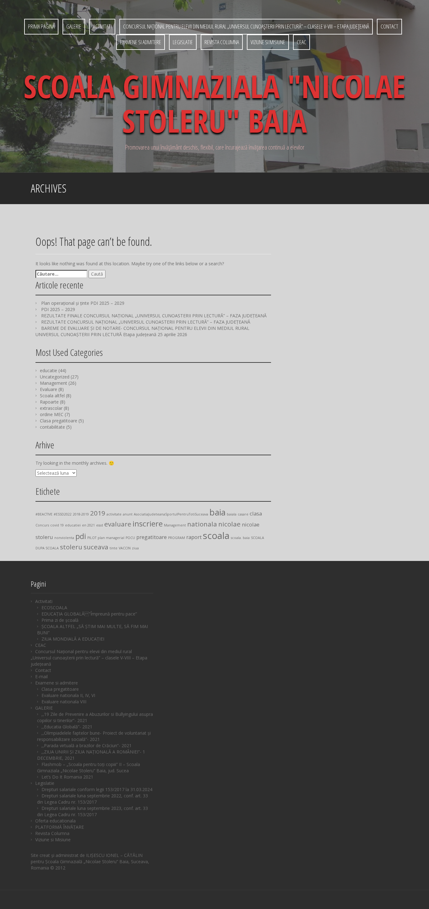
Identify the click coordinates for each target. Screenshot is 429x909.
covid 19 (57, 525)
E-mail (41, 676)
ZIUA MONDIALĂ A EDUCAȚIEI (72, 639)
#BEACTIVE (43, 514)
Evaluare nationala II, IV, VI (68, 695)
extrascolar (51, 408)
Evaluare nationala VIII (63, 702)
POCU (130, 538)
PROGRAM (176, 538)
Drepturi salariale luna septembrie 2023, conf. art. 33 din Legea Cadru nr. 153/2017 (92, 811)
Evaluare (48, 389)
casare (243, 514)
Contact (389, 26)
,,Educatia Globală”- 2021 (66, 727)
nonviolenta (64, 538)
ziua (135, 548)
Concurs (42, 525)
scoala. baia (240, 538)
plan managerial (111, 538)
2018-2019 (81, 514)
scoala (216, 535)
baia (217, 512)
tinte (113, 548)
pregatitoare (151, 537)
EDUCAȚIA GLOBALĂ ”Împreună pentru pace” (89, 614)
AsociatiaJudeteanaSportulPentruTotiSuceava (171, 514)
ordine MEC (51, 414)
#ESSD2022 (63, 514)
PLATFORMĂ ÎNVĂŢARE (59, 827)
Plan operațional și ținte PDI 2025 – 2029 (82, 303)
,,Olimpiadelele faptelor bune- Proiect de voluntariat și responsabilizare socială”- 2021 (94, 736)
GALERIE (73, 26)
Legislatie (183, 42)
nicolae (229, 524)
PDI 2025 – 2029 (58, 309)
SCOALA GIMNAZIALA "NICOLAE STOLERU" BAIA (214, 103)
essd (99, 525)
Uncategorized (54, 377)
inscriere (148, 523)
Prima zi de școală (60, 620)
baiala (231, 514)
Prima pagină (41, 26)
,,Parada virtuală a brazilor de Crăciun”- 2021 (86, 745)
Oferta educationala (55, 821)
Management (53, 383)
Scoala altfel (52, 396)
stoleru (71, 546)
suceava (96, 546)
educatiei (73, 525)
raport (194, 537)
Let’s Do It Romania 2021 (67, 777)
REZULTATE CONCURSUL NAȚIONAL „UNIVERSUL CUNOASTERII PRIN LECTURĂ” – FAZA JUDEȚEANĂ (145, 322)
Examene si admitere (140, 42)
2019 (97, 513)
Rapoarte (49, 402)
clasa (256, 513)
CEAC (301, 42)
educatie (48, 370)
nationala (202, 524)
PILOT (91, 538)
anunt (128, 514)
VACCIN (125, 548)
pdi (80, 536)
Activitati (102, 26)
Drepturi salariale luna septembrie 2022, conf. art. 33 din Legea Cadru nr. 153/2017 (92, 799)
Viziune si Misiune (268, 42)
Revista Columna (221, 42)
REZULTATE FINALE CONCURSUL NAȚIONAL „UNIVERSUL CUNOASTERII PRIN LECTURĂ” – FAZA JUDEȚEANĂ (154, 316)
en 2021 (88, 525)
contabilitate (52, 427)
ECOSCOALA (54, 607)
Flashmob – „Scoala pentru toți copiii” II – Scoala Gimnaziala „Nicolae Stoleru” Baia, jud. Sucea (88, 767)
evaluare (117, 524)
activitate (114, 514)
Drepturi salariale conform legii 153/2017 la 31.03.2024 (96, 789)
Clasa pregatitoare (58, 421)
